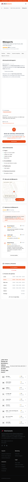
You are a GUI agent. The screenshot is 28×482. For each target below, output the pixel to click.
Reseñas (3, 53)
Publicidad (17, 453)
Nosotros (3, 464)
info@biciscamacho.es (8, 440)
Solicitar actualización (6, 453)
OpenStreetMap (6, 182)
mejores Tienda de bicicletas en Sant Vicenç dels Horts (14, 219)
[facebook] (4, 445)
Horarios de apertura (16, 53)
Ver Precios (14, 141)
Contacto (4, 466)
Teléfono (8, 53)
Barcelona (6, 8)
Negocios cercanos (5, 55)
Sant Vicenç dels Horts (15, 8)
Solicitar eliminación (6, 457)
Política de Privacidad (19, 466)
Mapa (23, 53)
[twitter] (2, 445)
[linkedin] (6, 445)
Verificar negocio (18, 455)
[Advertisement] (14, 24)
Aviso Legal (17, 462)
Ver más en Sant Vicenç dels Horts (17, 366)
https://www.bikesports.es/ (8, 123)
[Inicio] (1, 8)
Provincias (4, 470)
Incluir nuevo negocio (6, 455)
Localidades (4, 468)
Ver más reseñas (14, 255)
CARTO (11, 182)
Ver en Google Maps (14, 296)
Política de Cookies (19, 464)
